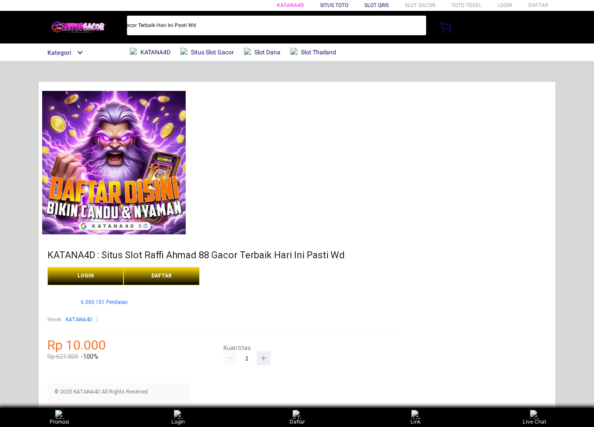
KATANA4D (290, 5)
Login (178, 421)
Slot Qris (376, 5)
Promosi (59, 421)
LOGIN (504, 5)
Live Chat (534, 421)
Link (415, 421)
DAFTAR (538, 5)
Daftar (297, 421)
